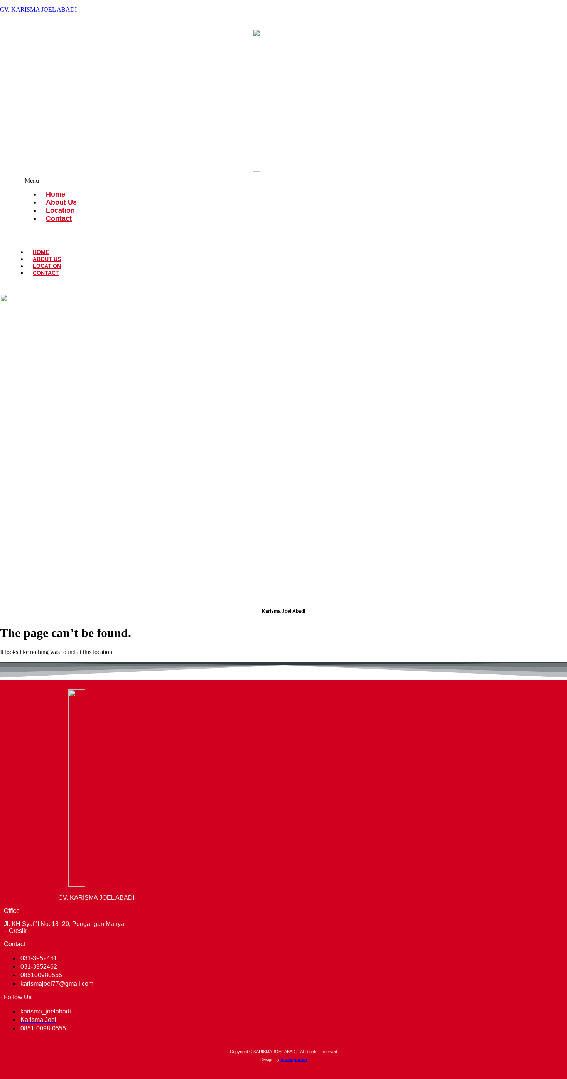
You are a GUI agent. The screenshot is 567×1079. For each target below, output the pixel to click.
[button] (283, 180)
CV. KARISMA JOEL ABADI (38, 9)
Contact (59, 218)
